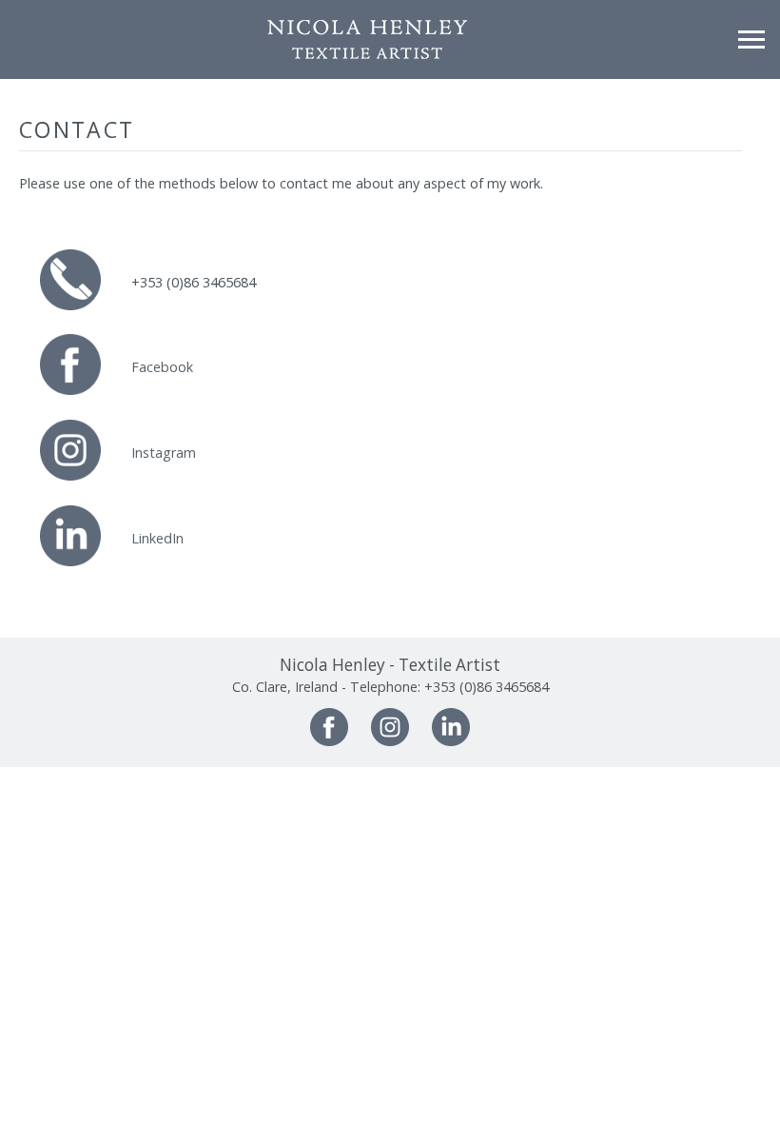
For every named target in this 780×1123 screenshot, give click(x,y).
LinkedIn (157, 538)
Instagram (163, 452)
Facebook (162, 367)
